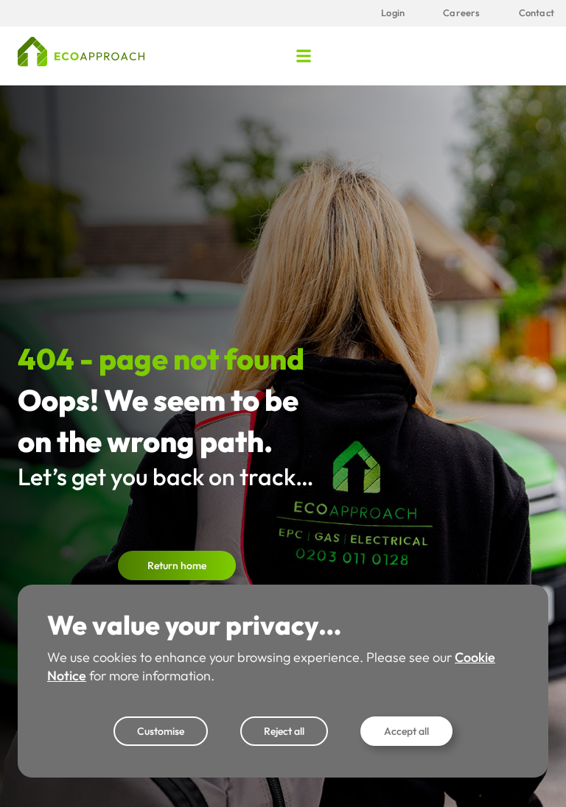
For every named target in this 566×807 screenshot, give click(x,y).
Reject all (284, 731)
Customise (160, 731)
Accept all (406, 731)
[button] (304, 55)
